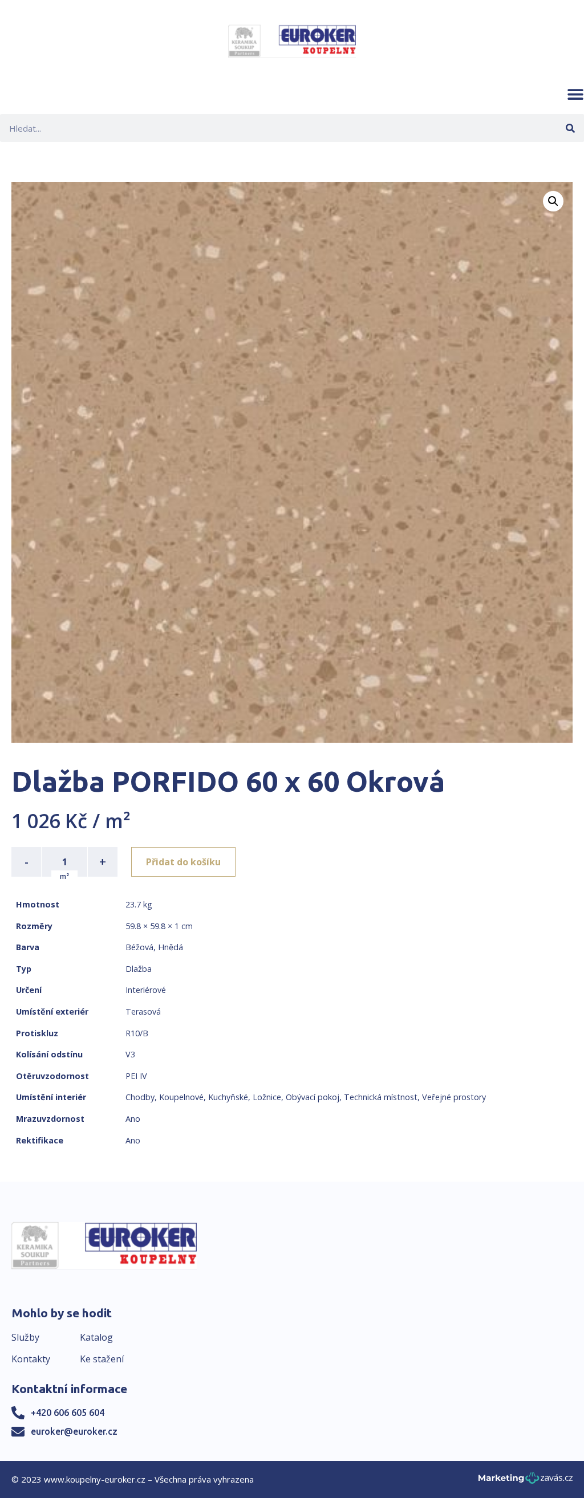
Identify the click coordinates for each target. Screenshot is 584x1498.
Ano (132, 1118)
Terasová (143, 1011)
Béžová (139, 947)
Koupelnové (181, 1097)
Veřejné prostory (454, 1097)
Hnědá (170, 947)
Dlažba (138, 968)
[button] (575, 94)
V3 (130, 1054)
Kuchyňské (228, 1097)
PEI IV (136, 1075)
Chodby (140, 1097)
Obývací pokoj (312, 1097)
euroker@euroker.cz (74, 1431)
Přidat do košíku (183, 862)
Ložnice (267, 1097)
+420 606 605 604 (67, 1412)
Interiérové (145, 989)
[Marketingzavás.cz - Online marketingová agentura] (525, 1481)
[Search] (570, 128)
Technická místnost (380, 1097)
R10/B (136, 1033)
